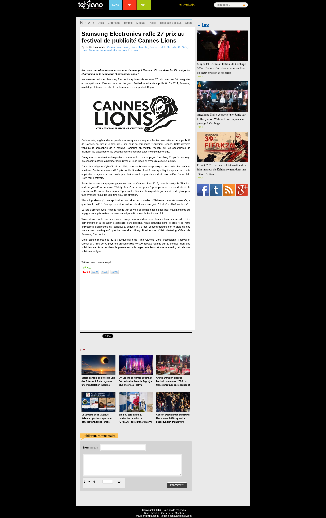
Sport (188, 22)
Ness (115, 5)
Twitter (216, 190)
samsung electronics (111, 50)
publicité (176, 47)
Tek (128, 5)
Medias (140, 22)
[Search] (244, 5)
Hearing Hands (130, 47)
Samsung (93, 50)
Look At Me (164, 47)
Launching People (148, 47)
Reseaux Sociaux (171, 22)
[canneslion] (136, 114)
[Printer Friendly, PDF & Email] (87, 267)
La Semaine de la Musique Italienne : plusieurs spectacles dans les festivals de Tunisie (97, 418)
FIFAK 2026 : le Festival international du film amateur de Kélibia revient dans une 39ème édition (222, 169)
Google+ (242, 190)
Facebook (203, 190)
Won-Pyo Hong (130, 50)
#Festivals (187, 5)
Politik (152, 22)
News (115, 272)
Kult (142, 5)
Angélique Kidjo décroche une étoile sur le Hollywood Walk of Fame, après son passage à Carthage (221, 118)
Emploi (128, 22)
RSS (228, 190)
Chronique (114, 22)
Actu (101, 22)
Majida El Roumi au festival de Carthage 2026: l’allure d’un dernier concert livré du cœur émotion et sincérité (221, 68)
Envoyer (177, 485)
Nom (91, 447)
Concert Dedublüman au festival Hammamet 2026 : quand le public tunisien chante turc (172, 418)
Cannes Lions (114, 47)
